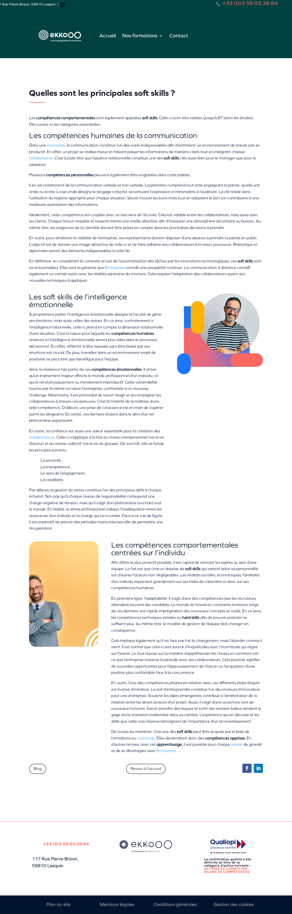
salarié (237, 744)
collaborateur (41, 158)
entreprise (56, 145)
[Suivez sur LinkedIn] (258, 768)
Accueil (107, 36)
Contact (178, 36)
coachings (146, 738)
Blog (38, 768)
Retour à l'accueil (146, 768)
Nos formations (139, 36)
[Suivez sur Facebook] (247, 768)
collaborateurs (42, 437)
